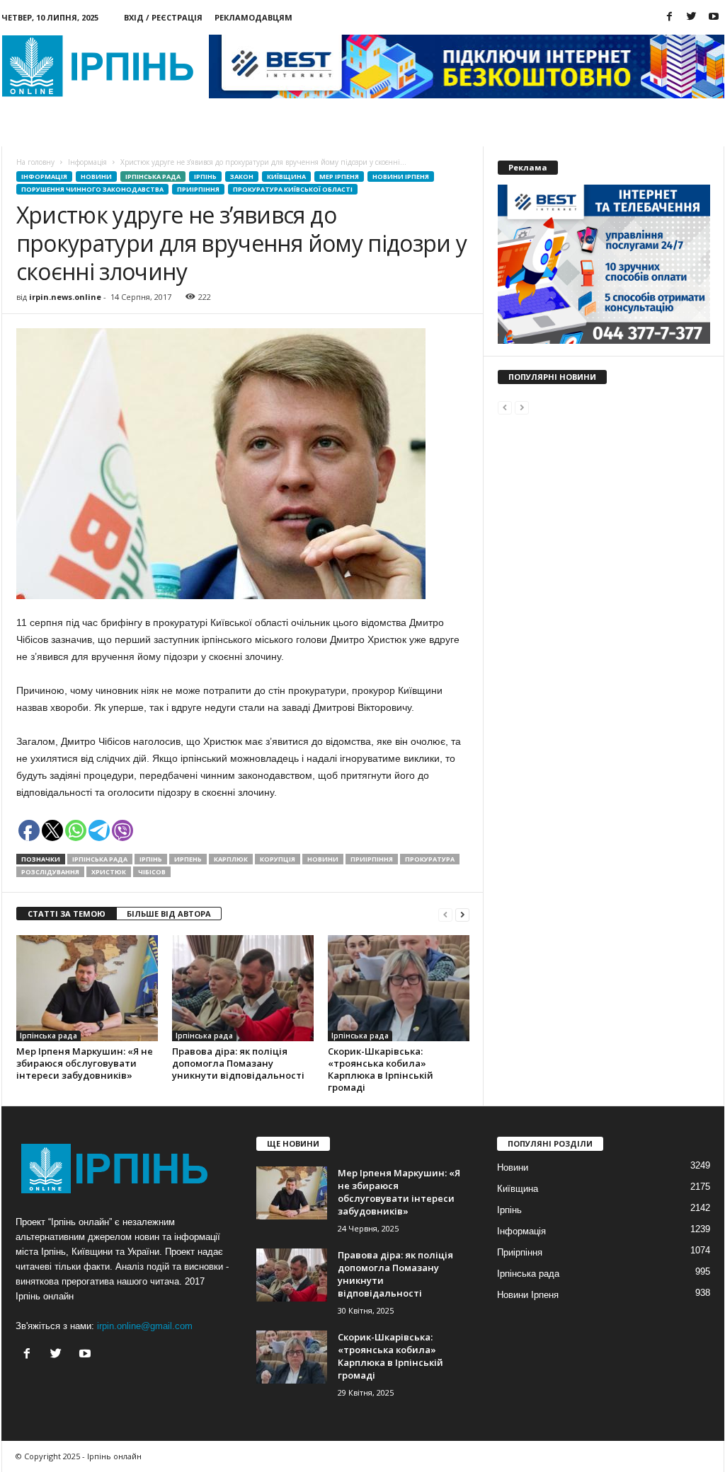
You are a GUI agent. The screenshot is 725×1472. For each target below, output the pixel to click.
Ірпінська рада (153, 176)
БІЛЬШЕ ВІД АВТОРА (169, 913)
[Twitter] (691, 17)
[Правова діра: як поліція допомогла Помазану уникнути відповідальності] (243, 988)
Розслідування (50, 871)
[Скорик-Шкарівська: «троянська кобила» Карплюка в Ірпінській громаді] (398, 988)
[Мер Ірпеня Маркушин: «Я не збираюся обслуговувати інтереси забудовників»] (87, 988)
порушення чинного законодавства (92, 189)
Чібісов (152, 871)
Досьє (206, 130)
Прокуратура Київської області (293, 189)
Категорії (129, 130)
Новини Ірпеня (400, 176)
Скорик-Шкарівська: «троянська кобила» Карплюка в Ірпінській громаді (380, 1069)
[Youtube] (713, 17)
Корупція (277, 859)
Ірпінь (205, 176)
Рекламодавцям (253, 17)
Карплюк (231, 859)
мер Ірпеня (339, 176)
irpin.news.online (65, 296)
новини (322, 859)
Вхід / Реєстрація (163, 17)
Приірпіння (198, 189)
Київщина (286, 176)
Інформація (44, 176)
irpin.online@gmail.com (145, 1326)
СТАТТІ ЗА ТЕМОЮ (66, 913)
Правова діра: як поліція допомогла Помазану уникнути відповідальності (238, 1063)
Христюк (108, 871)
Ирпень (188, 859)
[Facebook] (669, 17)
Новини (49, 130)
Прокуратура (430, 859)
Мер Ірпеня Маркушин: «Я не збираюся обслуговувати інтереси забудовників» (84, 1063)
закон (241, 176)
